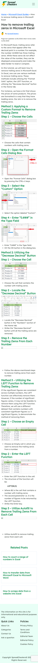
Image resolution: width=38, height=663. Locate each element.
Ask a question (7, 637)
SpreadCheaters (13, 34)
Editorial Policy (26, 640)
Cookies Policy (26, 644)
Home (4, 14)
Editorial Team (26, 636)
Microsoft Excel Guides (19, 14)
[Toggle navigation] (33, 4)
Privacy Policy (26, 625)
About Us (5, 625)
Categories (6, 629)
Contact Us (6, 633)
